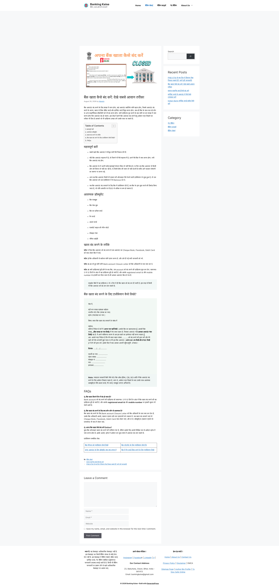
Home (138, 5)
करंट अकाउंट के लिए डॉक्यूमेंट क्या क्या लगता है (100, 450)
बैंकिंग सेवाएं (149, 5)
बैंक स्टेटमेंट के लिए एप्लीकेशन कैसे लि (134, 445)
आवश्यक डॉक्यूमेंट (92, 132)
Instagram (127, 558)
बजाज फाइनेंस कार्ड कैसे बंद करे (95, 462)
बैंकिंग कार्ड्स (161, 5)
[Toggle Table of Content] (112, 126)
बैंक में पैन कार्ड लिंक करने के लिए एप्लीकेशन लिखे (137, 450)
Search (171, 51)
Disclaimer (181, 563)
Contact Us (186, 557)
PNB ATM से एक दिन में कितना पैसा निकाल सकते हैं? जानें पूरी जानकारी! (106, 464)
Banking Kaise (99, 4)
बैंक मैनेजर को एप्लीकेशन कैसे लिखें (96, 445)
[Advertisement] (139, 27)
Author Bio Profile (183, 569)
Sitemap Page (167, 569)
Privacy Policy (169, 563)
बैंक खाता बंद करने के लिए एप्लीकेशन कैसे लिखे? (101, 138)
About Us (185, 5)
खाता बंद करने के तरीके (93, 135)
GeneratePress (153, 583)
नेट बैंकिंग (173, 5)
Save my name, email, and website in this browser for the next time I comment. (121, 529)
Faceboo (137, 558)
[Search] (191, 56)
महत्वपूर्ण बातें (90, 129)
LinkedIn (148, 558)
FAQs (89, 140)
